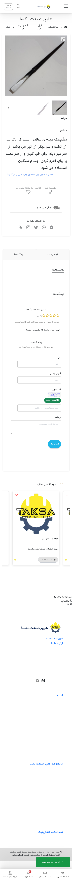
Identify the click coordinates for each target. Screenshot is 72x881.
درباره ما (58, 740)
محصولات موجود (54, 794)
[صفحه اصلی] (43, 6)
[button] (36, 597)
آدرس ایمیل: (55, 373)
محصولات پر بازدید (53, 787)
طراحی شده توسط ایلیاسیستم (26, 855)
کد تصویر (57, 389)
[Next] (9, 108)
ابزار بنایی (40, 27)
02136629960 (51, 674)
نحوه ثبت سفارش (54, 705)
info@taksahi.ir (49, 659)
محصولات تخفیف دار (52, 808)
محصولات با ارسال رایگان (50, 815)
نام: (59, 357)
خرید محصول (47, 559)
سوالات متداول (55, 733)
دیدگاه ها (19, 254)
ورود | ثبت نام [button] (8, 6)
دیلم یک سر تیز (50, 538)
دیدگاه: (58, 417)
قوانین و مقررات (54, 719)
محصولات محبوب (54, 801)
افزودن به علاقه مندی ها (28, 188)
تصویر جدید (51, 400)
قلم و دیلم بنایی (23, 27)
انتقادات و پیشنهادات (52, 726)
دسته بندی (45, 876)
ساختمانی (53, 27)
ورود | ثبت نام (10, 876)
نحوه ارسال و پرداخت (52, 712)
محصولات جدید (55, 774)
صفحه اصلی (63, 876)
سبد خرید (28, 876)
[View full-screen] (63, 39)
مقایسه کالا (50, 188)
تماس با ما (57, 746)
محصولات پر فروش (53, 780)
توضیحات (53, 254)
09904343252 (49, 664)
